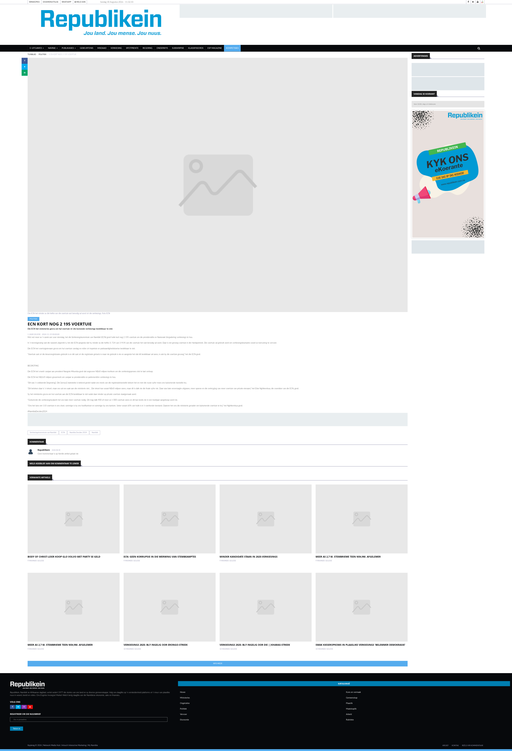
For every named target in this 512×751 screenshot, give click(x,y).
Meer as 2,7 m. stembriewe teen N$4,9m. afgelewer (348, 556)
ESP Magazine (214, 48)
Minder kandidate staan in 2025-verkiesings (248, 556)
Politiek (42, 54)
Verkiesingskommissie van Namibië (43, 432)
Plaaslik (349, 703)
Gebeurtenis (86, 48)
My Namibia (93, 745)
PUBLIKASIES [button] (68, 48)
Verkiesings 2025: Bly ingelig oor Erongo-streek (156, 644)
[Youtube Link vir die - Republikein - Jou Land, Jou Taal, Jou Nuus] (30, 707)
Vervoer (183, 714)
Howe (182, 692)
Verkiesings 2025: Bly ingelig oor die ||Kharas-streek (255, 644)
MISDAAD (101, 48)
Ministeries (185, 698)
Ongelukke (185, 703)
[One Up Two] (482, 2)
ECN (63, 432)
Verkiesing (116, 48)
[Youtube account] (478, 2)
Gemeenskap (351, 698)
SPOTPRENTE (132, 48)
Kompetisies (232, 48)
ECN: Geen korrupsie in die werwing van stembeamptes (160, 556)
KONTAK (455, 745)
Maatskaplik (351, 709)
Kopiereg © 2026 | (35, 745)
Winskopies (34, 2)
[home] (102, 24)
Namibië (95, 432)
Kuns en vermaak (353, 692)
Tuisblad (32, 54)
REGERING (147, 48)
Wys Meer (217, 663)
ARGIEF (445, 745)
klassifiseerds (195, 48)
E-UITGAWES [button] (36, 48)
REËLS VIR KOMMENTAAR (472, 745)
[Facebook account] (468, 2)
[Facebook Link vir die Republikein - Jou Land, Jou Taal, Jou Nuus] (12, 707)
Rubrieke (350, 720)
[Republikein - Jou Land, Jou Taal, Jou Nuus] (27, 685)
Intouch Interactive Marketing (74, 745)
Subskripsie (178, 48)
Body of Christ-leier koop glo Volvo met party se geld (64, 556)
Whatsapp (66, 2)
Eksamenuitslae (50, 2)
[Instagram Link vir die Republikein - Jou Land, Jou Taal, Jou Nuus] (24, 707)
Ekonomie (184, 720)
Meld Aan (80, 2)
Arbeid (349, 714)
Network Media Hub (51, 745)
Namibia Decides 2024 (78, 432)
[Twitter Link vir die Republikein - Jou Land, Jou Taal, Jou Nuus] (18, 707)
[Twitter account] (473, 2)
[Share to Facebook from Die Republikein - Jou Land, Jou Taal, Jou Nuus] (25, 61)
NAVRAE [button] (52, 48)
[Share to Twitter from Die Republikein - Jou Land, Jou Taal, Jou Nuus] (25, 67)
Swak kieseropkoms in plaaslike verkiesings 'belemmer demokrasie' (360, 644)
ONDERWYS (162, 48)
